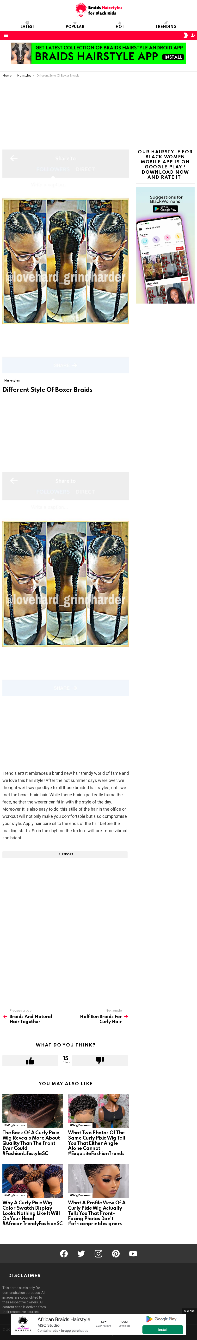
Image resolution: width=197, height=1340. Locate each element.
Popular (75, 27)
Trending (166, 27)
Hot (120, 27)
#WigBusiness (14, 1125)
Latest (27, 27)
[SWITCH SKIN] (185, 35)
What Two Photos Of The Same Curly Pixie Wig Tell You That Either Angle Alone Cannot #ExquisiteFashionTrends (96, 1143)
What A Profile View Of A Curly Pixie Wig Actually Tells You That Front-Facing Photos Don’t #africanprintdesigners (96, 1213)
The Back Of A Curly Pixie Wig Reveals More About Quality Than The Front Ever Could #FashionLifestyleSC (31, 1143)
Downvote (100, 1060)
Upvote (30, 1060)
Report (67, 854)
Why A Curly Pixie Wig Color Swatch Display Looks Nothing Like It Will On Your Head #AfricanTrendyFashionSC (32, 1213)
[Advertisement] (98, 113)
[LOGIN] (193, 35)
